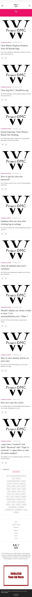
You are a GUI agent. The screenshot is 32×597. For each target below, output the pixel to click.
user (13, 504)
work (25, 509)
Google (23, 486)
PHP (13, 494)
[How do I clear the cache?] (16, 387)
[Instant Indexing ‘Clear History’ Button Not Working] (16, 116)
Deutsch (15, 483)
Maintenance (16, 527)
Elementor (22, 483)
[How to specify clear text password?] (16, 161)
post (8, 496)
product (24, 496)
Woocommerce (12, 507)
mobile (14, 491)
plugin (17, 494)
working (16, 512)
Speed (16, 535)
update (8, 504)
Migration (16, 530)
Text (9, 501)
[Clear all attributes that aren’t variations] (16, 250)
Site (24, 499)
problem (17, 496)
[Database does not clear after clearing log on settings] (16, 205)
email (8, 486)
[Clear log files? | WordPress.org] (16, 74)
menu (9, 491)
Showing (19, 499)
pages (8, 494)
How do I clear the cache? (12, 403)
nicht (19, 491)
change (18, 478)
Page (24, 491)
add (8, 475)
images (14, 488)
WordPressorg (18, 509)
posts (12, 496)
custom (9, 483)
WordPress (21, 507)
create (23, 481)
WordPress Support (6, 42)
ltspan (23, 488)
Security (16, 533)
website (24, 504)
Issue (19, 488)
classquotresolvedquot (13, 481)
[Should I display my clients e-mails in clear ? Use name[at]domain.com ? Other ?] (16, 295)
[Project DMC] (16, 5)
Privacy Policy (4, 592)
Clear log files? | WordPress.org (14, 90)
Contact (16, 538)
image (8, 488)
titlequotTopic (21, 501)
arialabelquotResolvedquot (18, 475)
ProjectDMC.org (11, 499)
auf (13, 478)
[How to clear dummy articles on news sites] (16, 342)
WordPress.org (9, 509)
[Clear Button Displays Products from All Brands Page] (16, 30)
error (13, 486)
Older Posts (6, 469)
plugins (23, 494)
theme (13, 501)
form (18, 486)
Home (16, 522)
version (18, 504)
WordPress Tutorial (16, 524)
